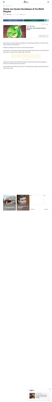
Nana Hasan (9, 14)
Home (4, 5)
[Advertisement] (26, 55)
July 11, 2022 (16, 14)
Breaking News (9, 5)
